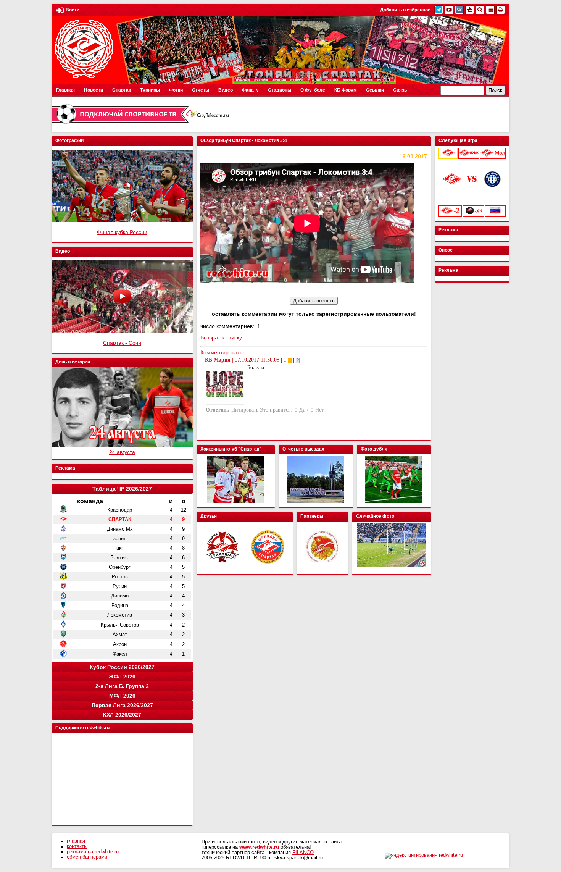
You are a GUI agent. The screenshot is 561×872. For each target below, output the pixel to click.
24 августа (122, 452)
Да (302, 410)
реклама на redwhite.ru (93, 851)
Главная (65, 90)
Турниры (150, 90)
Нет (319, 410)
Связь (400, 90)
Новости (93, 90)
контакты (77, 846)
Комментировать (221, 352)
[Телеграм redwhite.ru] (438, 9)
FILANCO (303, 852)
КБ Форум (345, 90)
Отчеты (200, 90)
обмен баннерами (87, 857)
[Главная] (469, 9)
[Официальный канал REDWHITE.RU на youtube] (449, 9)
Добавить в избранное (405, 10)
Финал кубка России (122, 232)
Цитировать (244, 410)
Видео (225, 90)
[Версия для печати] (500, 9)
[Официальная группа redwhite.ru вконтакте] (459, 9)
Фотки (176, 90)
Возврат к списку (221, 337)
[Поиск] (480, 9)
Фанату (250, 90)
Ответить (217, 410)
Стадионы (279, 90)
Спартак (121, 90)
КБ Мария (218, 360)
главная (76, 841)
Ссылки (375, 90)
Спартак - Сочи (122, 343)
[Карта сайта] (490, 9)
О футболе (312, 90)
